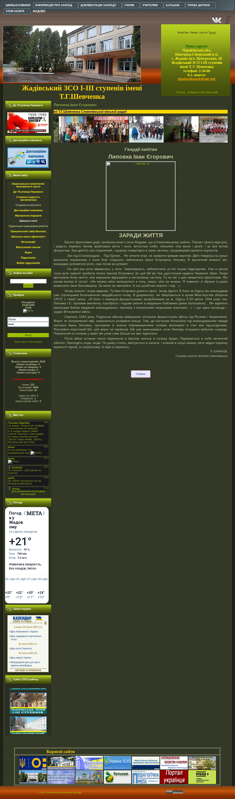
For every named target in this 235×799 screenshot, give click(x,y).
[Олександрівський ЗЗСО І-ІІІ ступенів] (28, 722)
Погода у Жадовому (16, 520)
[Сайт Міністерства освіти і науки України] (33, 768)
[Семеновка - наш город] (89, 783)
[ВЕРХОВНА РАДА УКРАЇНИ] (61, 768)
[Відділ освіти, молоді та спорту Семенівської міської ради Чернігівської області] (61, 783)
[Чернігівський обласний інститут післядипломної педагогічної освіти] (202, 768)
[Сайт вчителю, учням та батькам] (117, 783)
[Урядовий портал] (89, 768)
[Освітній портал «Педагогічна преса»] (145, 783)
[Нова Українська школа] (202, 783)
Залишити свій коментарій (202, 92)
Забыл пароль (21, 342)
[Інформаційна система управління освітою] (117, 768)
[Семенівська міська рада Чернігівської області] (33, 783)
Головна (180, 92)
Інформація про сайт (227, 19)
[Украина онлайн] (174, 783)
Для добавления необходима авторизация (28, 492)
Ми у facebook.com (216, 19)
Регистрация (36, 342)
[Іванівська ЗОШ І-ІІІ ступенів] (28, 698)
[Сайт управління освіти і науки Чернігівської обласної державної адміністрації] (174, 768)
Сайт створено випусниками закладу (60, 792)
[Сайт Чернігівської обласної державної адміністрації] (145, 768)
